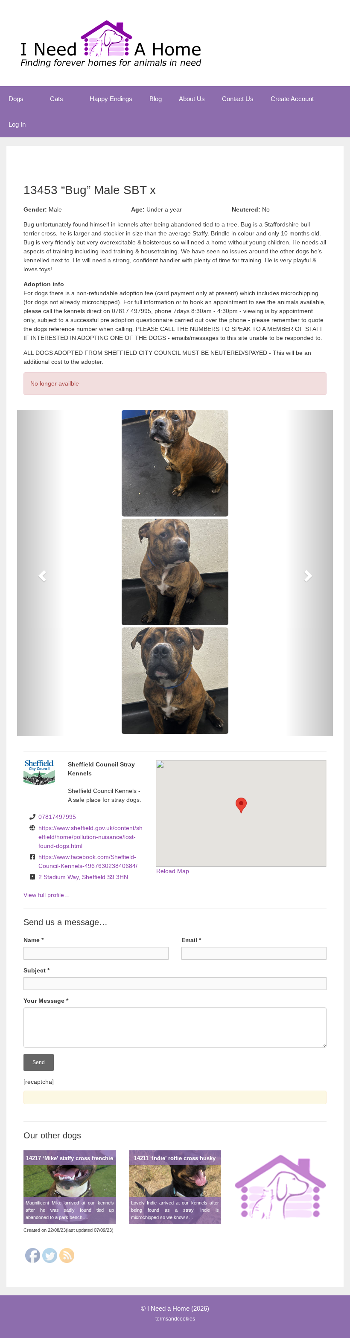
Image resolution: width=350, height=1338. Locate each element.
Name (33, 940)
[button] (32, 99)
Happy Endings (111, 98)
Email (191, 940)
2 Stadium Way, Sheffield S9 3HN (83, 877)
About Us (192, 98)
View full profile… (46, 894)
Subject (36, 970)
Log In (17, 124)
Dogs (16, 98)
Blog (155, 98)
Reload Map (172, 871)
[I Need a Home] (110, 42)
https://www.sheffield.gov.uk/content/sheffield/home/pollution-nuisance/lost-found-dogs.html (90, 836)
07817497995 (57, 816)
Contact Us (238, 98)
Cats (56, 98)
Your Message (45, 1000)
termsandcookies (175, 1319)
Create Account (292, 98)
